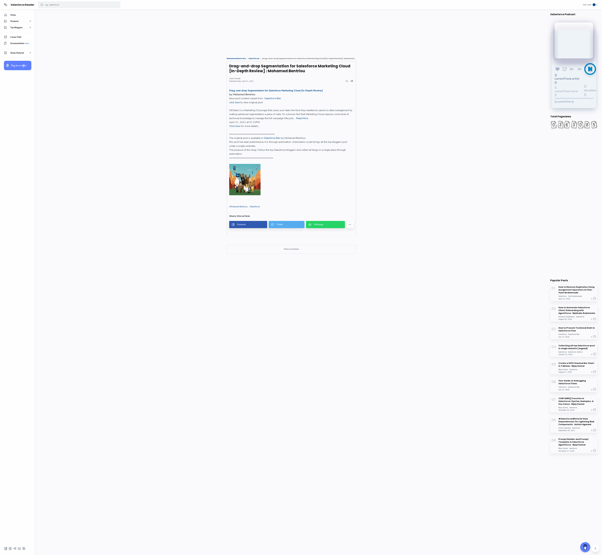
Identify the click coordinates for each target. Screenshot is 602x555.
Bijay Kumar (563, 369)
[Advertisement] (132, 32)
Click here (234, 126)
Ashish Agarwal (564, 428)
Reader (238, 78)
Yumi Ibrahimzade (575, 296)
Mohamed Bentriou (238, 206)
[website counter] (573, 125)
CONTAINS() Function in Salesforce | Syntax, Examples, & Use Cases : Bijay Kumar (576, 401)
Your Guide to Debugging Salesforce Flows (572, 382)
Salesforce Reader (22, 4)
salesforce (573, 407)
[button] (41, 4)
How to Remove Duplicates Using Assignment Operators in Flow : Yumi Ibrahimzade (576, 290)
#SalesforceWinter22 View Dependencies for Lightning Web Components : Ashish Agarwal (576, 421)
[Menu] (5, 4)
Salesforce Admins (575, 352)
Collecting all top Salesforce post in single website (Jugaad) (576, 347)
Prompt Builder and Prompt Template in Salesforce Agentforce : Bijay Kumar (573, 442)
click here (234, 102)
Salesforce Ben (272, 98)
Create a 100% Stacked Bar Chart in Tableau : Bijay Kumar (576, 364)
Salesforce (255, 206)
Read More (302, 118)
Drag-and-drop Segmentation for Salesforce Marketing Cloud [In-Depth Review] (276, 90)
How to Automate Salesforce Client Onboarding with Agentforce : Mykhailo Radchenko (576, 310)
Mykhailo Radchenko (566, 316)
